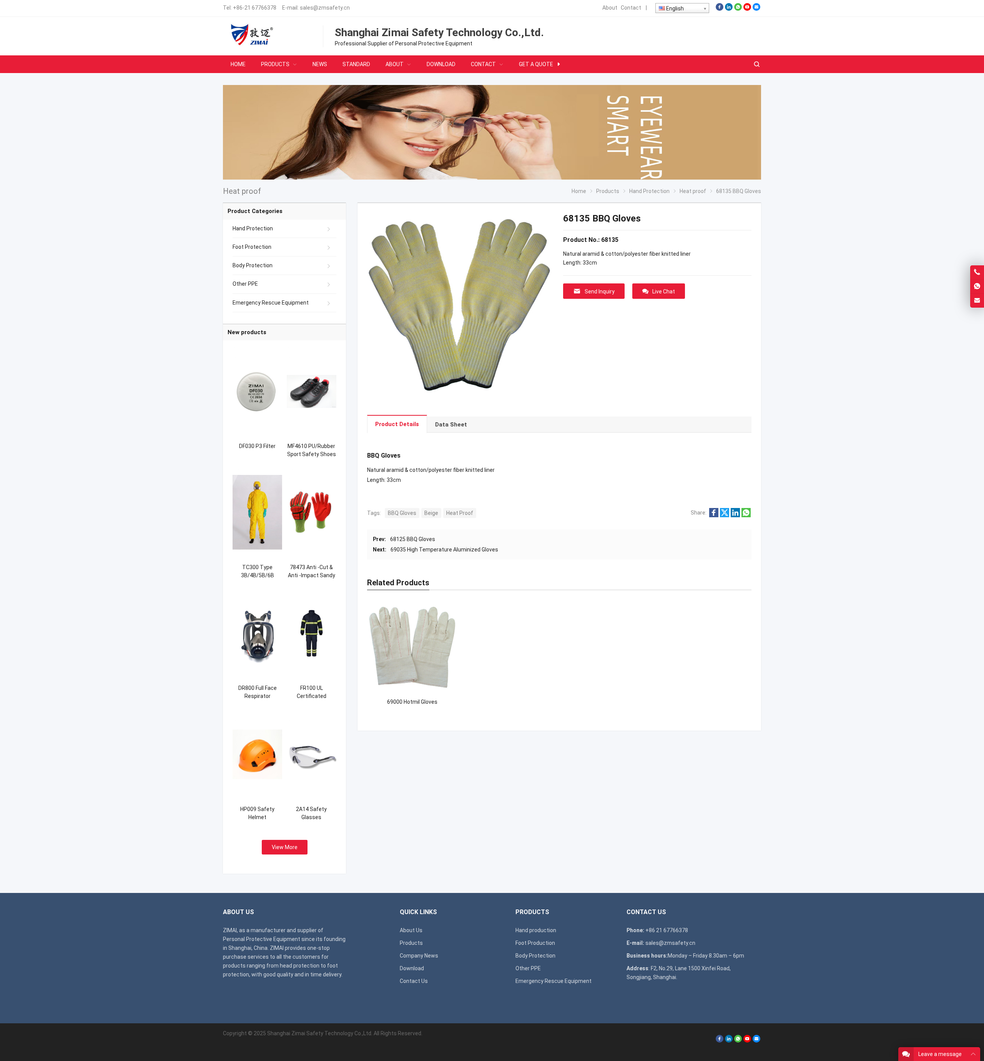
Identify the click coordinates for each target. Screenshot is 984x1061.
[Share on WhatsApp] (746, 515)
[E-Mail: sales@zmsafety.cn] (977, 301)
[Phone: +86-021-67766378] (977, 272)
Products (411, 943)
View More (285, 847)
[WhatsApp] (738, 9)
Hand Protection (253, 228)
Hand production (535, 930)
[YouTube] (747, 9)
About (609, 8)
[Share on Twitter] (724, 515)
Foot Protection (252, 247)
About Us (411, 930)
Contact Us (414, 981)
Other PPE (245, 284)
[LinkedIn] (728, 9)
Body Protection (253, 265)
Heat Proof (459, 513)
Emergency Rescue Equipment (271, 303)
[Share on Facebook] (713, 515)
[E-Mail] (756, 9)
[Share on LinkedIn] (735, 515)
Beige (431, 513)
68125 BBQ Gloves (412, 539)
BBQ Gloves (402, 513)
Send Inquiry (600, 291)
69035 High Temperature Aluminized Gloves (444, 549)
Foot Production (535, 943)
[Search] (756, 64)
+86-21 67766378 (254, 8)
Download (412, 968)
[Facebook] (719, 9)
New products (247, 332)
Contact (631, 8)
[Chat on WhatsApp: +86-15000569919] (977, 286)
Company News (419, 956)
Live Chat (663, 291)
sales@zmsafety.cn (325, 8)
